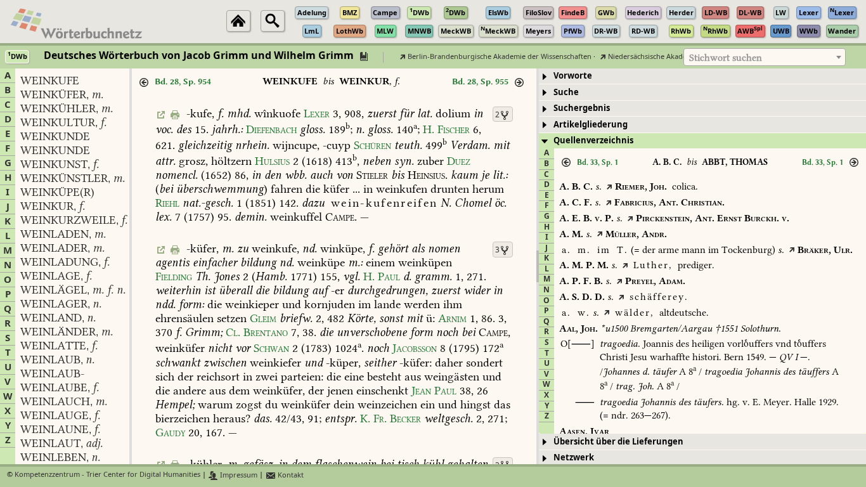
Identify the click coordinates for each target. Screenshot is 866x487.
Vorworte (572, 76)
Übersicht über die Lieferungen (618, 442)
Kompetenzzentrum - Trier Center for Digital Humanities (107, 475)
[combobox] (764, 57)
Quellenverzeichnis (593, 140)
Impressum (237, 475)
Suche (566, 92)
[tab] (702, 76)
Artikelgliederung (590, 125)
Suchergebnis (581, 108)
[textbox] (764, 58)
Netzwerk (573, 457)
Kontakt (290, 475)
